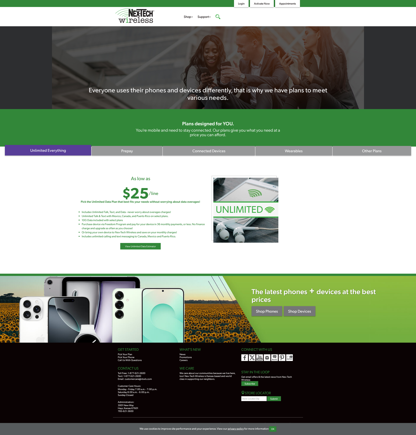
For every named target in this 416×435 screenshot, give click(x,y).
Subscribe (250, 383)
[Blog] (274, 357)
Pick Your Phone (126, 357)
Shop (187, 16)
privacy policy (236, 428)
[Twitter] (252, 357)
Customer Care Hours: (129, 385)
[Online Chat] (289, 357)
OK (272, 429)
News (182, 354)
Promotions (186, 357)
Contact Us (128, 368)
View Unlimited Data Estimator (140, 246)
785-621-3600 (125, 410)
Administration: (126, 401)
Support (203, 16)
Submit (274, 398)
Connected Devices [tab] (208, 150)
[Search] (218, 17)
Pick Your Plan (125, 354)
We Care (187, 368)
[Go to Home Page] (144, 16)
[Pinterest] (282, 357)
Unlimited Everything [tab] (48, 150)
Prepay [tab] (127, 150)
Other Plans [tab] (372, 150)
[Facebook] (244, 357)
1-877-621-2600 (136, 372)
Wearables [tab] (294, 150)
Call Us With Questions (130, 359)
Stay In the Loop (255, 372)
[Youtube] (259, 357)
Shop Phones (267, 311)
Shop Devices (299, 311)
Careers (184, 359)
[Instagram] (267, 357)
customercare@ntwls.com (138, 378)
